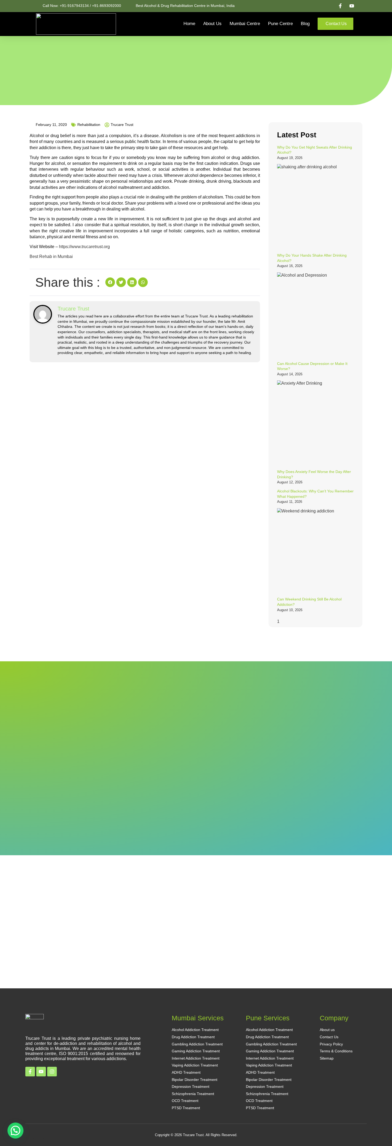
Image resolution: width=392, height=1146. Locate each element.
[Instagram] (52, 1071)
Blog (305, 23)
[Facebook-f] (30, 1071)
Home (189, 23)
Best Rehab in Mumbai (51, 256)
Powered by (25, 1137)
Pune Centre (280, 23)
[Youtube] (41, 1071)
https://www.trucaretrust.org (84, 246)
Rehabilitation (88, 124)
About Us (212, 23)
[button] (110, 282)
